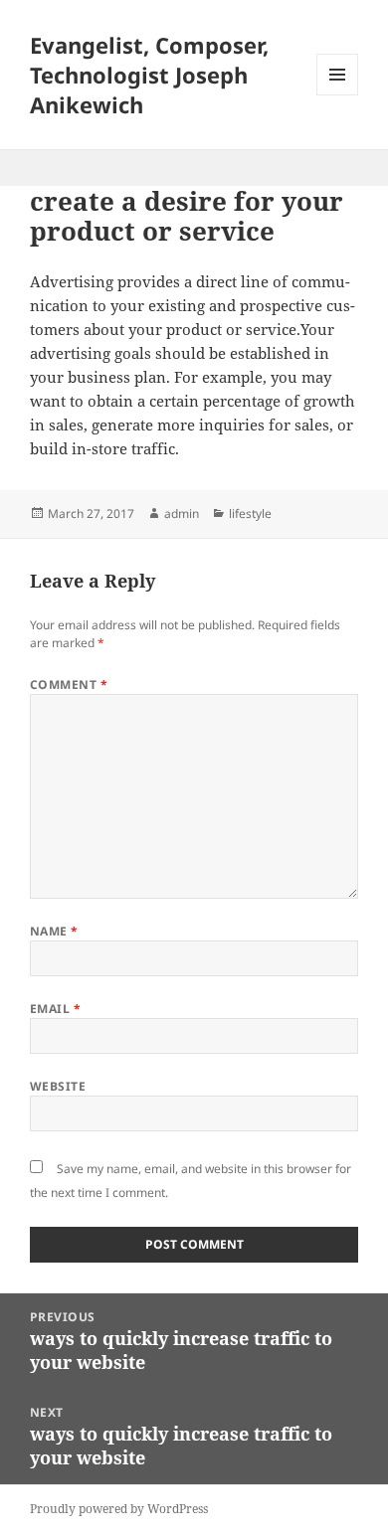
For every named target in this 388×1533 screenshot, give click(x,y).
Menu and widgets (337, 94)
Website (58, 1086)
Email (55, 1008)
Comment (68, 684)
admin (181, 513)
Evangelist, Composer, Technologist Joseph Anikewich (149, 74)
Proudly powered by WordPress (119, 1508)
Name (54, 931)
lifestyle (250, 513)
